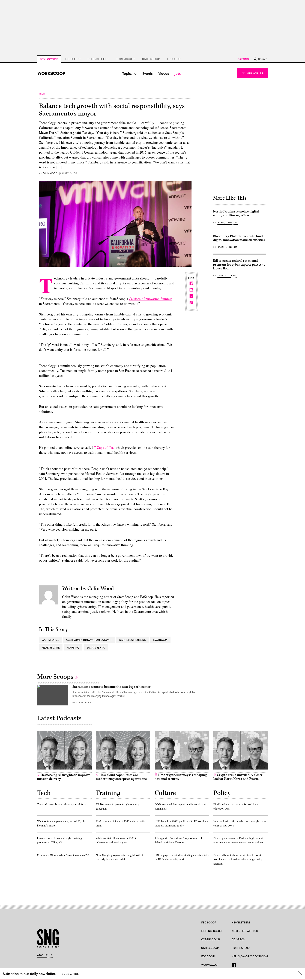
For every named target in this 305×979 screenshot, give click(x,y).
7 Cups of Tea (104, 447)
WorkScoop (49, 59)
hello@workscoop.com (250, 956)
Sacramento (95, 647)
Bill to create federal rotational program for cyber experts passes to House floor (239, 265)
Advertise (244, 58)
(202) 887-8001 (241, 948)
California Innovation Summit (150, 298)
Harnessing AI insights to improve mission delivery (63, 777)
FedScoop (72, 59)
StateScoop (151, 59)
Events (147, 73)
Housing (73, 647)
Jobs (178, 73)
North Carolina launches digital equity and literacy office (236, 213)
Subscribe (254, 73)
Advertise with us (245, 931)
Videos (163, 73)
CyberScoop (125, 59)
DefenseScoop (98, 59)
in (246, 964)
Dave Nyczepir (227, 275)
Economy (160, 639)
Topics (127, 73)
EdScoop (174, 59)
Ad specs (238, 939)
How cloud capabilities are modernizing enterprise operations (121, 777)
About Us (45, 955)
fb (233, 964)
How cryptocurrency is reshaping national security (181, 777)
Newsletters (241, 922)
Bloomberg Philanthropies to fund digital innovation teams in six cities (239, 238)
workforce (50, 639)
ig (252, 964)
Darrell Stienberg (132, 639)
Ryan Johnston (227, 222)
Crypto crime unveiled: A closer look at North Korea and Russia (237, 777)
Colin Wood (50, 173)
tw (240, 964)
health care (51, 647)
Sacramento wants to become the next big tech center (111, 687)
